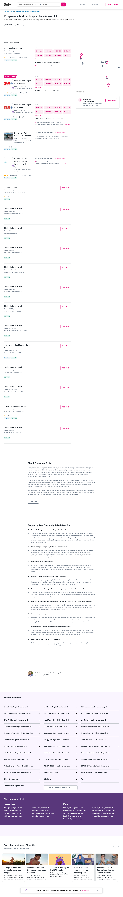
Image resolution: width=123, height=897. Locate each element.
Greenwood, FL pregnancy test (103, 813)
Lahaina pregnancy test (12, 813)
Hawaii (27, 11)
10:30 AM (57, 112)
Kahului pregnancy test (12, 810)
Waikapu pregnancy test (13, 816)
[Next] (117, 847)
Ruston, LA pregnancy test (73, 808)
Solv (5, 11)
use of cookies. (85, 890)
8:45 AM (67, 51)
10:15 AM (48, 84)
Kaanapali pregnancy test (13, 808)
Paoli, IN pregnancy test (72, 816)
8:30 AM (58, 51)
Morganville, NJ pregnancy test (74, 810)
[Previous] (114, 847)
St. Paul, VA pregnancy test (73, 813)
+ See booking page (59, 132)
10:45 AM (57, 84)
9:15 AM (48, 55)
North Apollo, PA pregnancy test (103, 810)
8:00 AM (39, 51)
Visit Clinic (65, 188)
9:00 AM (39, 55)
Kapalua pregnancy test (40, 810)
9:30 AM (58, 55)
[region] (98, 66)
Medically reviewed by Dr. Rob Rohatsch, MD (48, 673)
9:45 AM (67, 55)
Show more (68, 124)
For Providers (96, 4)
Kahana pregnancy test (40, 808)
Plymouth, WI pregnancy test (102, 808)
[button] (81, 57)
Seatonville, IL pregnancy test (102, 816)
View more (38, 59)
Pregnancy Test (19, 11)
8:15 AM (48, 51)
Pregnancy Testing (35, 11)
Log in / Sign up (112, 4)
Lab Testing (10, 11)
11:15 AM (67, 84)
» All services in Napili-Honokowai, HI (57, 788)
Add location (111, 100)
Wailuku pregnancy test (40, 816)
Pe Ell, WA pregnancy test (72, 819)
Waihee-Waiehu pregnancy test (43, 813)
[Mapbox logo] (80, 92)
